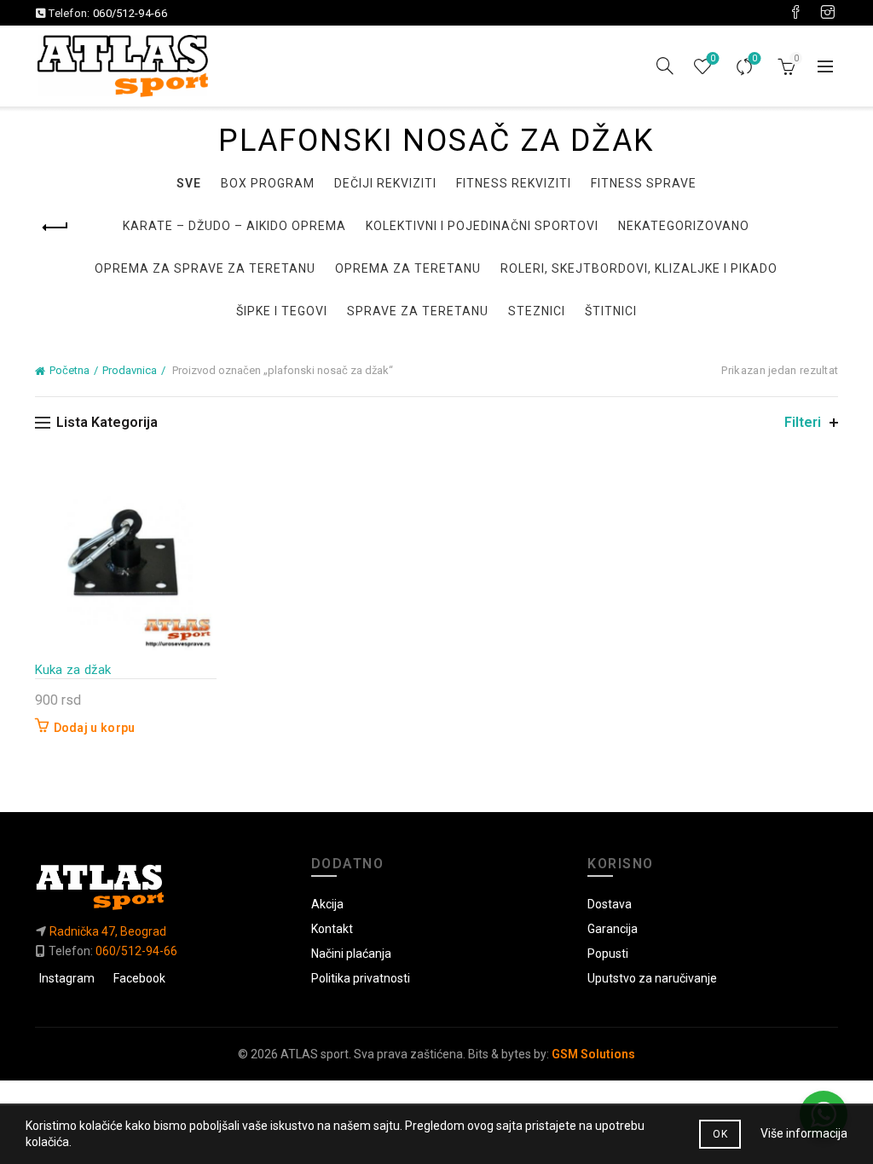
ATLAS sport (314, 1054)
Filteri (802, 422)
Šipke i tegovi (281, 311)
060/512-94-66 (130, 13)
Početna (69, 370)
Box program (268, 183)
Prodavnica (129, 370)
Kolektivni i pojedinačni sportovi (482, 226)
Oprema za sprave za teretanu (205, 268)
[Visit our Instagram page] (828, 13)
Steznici (536, 311)
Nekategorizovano (683, 226)
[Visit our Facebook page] (795, 13)
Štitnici (611, 311)
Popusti (607, 953)
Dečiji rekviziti (385, 183)
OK (720, 1134)
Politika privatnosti (360, 978)
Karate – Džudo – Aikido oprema (234, 226)
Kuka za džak (73, 669)
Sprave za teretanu (418, 311)
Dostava (609, 904)
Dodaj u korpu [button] (95, 728)
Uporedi (754, 58)
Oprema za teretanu (408, 268)
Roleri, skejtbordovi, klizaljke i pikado (639, 268)
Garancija (612, 929)
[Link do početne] (160, 886)
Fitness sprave (644, 183)
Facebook (139, 978)
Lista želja (712, 58)
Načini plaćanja (351, 953)
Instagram (67, 978)
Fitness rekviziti (513, 183)
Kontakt (332, 929)
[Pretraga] (665, 65)
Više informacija (803, 1133)
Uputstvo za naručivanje (652, 978)
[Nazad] (56, 227)
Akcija (327, 904)
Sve (188, 183)
